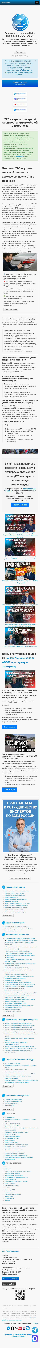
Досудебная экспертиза (12, 1138)
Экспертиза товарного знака (13, 1012)
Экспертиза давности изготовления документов (19, 986)
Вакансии (7, 1188)
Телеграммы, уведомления (12, 1136)
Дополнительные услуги (17, 1095)
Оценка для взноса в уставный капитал (16, 907)
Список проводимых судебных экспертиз (17, 927)
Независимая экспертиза (17, 934)
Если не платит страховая (12, 1063)
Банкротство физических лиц (13, 1101)
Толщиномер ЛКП (10, 1106)
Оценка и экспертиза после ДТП (20, 1059)
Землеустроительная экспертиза (14, 1001)
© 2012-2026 (15, 1251)
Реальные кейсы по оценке (12, 1173)
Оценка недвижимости (11, 897)
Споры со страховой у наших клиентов (16, 1070)
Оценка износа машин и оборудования (16, 974)
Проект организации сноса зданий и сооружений (19, 995)
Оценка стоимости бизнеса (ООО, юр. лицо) (17, 903)
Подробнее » (7, 915)
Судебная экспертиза (16, 922)
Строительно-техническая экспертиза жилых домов (20, 938)
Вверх (36, 1323)
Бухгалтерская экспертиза (12, 1009)
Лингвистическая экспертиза (13, 980)
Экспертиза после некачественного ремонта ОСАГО (20, 1074)
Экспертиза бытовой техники (13, 991)
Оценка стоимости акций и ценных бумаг (16, 905)
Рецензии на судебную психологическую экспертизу (20, 1032)
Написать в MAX (8, 1284)
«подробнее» (20, 156)
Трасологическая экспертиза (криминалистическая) (20, 999)
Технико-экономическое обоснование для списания (20, 984)
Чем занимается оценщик (12, 1151)
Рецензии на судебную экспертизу (22, 1019)
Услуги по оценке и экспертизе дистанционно (18, 1171)
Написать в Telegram (10, 1279)
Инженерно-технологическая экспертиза (17, 968)
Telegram (25, 70)
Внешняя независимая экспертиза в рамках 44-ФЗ (19, 1005)
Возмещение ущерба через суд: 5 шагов (16, 1132)
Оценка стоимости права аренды (14, 893)
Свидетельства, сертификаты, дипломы (16, 1181)
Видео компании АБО (11, 1179)
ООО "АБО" (6, 1251)
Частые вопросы (9, 1117)
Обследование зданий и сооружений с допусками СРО (21, 993)
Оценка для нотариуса (11, 901)
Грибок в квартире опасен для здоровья (16, 1144)
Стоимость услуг (9, 1198)
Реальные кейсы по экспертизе (14, 1175)
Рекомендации (9, 1196)
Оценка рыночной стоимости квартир (15, 899)
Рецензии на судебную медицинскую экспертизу (19, 1027)
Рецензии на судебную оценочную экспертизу (18, 1023)
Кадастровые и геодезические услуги (15, 1003)
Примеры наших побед (11, 1142)
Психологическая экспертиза (13, 1007)
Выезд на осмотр (10, 1192)
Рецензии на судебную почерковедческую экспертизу (20, 1030)
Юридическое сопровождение (13, 1099)
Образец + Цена (20, 83)
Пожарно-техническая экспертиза (15, 988)
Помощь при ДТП (10, 1190)
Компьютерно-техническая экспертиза (16, 997)
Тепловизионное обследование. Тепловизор (19, 953)
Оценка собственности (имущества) (15, 895)
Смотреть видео (9, 727)
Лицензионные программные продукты (16, 1177)
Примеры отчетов (10, 1140)
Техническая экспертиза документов (15, 978)
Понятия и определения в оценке (14, 1153)
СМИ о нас (8, 1169)
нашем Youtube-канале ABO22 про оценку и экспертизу (18, 662)
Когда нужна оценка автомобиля (14, 910)
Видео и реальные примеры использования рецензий (20, 1048)
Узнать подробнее (11, 309)
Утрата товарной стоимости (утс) (14, 1072)
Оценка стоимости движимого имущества (17, 891)
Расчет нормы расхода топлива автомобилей (18, 982)
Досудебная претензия (11, 1103)
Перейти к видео (20, 504)
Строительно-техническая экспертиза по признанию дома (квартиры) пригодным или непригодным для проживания (21, 943)
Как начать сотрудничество (20, 878)
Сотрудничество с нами (11, 1185)
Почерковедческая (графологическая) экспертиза (19, 976)
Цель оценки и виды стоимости (14, 1149)
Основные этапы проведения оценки (15, 912)
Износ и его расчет (10, 1134)
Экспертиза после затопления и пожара (18, 951)
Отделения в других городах (13, 1194)
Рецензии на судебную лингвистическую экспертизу (20, 1025)
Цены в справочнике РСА (12, 1126)
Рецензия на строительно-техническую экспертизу (19, 1046)
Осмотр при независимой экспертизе (15, 1147)
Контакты (7, 1200)
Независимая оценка (15, 887)
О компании (8, 1167)
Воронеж (20, 52)
